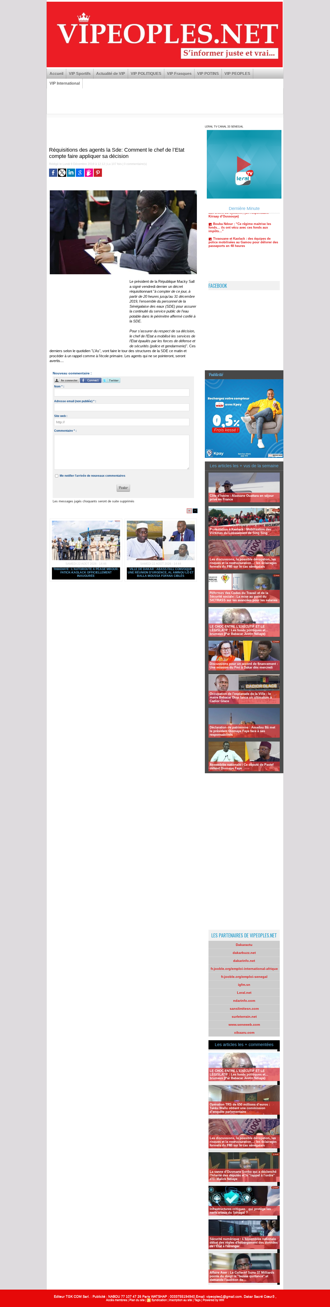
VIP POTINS (208, 74)
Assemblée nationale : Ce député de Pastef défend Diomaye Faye (241, 766)
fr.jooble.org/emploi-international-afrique (244, 969)
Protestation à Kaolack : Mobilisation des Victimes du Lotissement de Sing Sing (240, 531)
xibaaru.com (244, 1032)
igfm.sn (244, 985)
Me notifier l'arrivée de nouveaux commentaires (92, 475)
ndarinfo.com (244, 1001)
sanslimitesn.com (244, 1008)
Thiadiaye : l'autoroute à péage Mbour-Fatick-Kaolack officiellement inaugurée (86, 572)
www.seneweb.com (244, 1024)
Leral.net (244, 993)
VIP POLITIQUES (146, 74)
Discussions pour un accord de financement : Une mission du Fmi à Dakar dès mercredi (244, 665)
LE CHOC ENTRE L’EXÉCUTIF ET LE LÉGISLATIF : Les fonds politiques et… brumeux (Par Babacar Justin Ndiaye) (239, 630)
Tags (197, 1300)
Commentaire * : (65, 430)
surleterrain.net (244, 1016)
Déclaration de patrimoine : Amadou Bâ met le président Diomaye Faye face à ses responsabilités (242, 731)
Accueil (56, 74)
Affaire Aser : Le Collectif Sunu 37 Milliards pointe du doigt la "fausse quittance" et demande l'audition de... (242, 1276)
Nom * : (59, 386)
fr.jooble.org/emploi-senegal (244, 977)
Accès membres (116, 1300)
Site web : (60, 416)
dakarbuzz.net (244, 953)
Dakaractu (244, 945)
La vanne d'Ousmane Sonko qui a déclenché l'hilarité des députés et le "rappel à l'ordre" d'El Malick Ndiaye (243, 1175)
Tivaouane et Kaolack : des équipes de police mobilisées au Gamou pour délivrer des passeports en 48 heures (243, 220)
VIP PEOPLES (237, 74)
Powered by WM (213, 1300)
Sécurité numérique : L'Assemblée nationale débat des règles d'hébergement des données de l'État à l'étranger (244, 1242)
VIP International (65, 83)
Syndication (159, 1300)
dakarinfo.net (244, 961)
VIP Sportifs (80, 74)
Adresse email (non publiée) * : (75, 401)
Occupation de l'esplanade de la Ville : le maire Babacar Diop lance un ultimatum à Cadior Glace (241, 697)
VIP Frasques (179, 74)
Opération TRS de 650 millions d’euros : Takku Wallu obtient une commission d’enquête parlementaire (240, 1108)
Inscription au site (180, 1300)
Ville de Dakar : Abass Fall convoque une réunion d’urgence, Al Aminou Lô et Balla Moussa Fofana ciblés (161, 572)
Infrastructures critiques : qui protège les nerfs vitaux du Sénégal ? (240, 1210)
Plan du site (137, 1300)
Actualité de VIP (110, 74)
